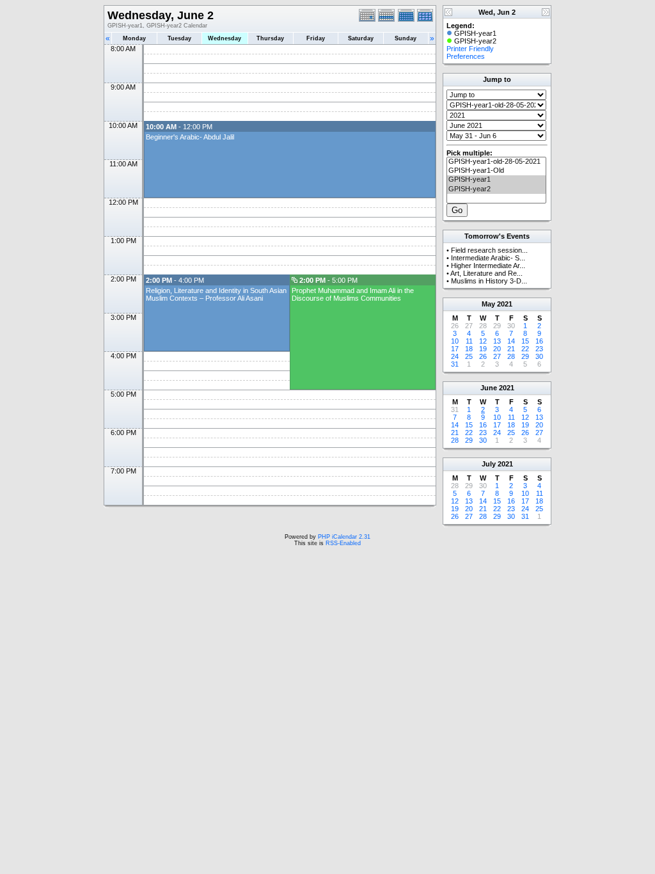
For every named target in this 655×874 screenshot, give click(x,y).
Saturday (361, 38)
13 (497, 341)
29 (525, 356)
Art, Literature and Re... (486, 273)
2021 (504, 304)
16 (539, 341)
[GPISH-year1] (496, 179)
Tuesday (179, 38)
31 (455, 364)
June (488, 388)
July (489, 464)
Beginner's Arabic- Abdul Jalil (190, 137)
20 (497, 349)
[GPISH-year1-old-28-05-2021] (496, 161)
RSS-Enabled (343, 543)
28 (511, 356)
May (488, 304)
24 (455, 356)
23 (539, 349)
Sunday (405, 38)
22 (525, 349)
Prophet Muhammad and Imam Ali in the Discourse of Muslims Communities (353, 294)
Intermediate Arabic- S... (488, 258)
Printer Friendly (470, 48)
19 (483, 349)
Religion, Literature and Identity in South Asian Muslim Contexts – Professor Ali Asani (216, 294)
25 (469, 356)
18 (469, 349)
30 (539, 356)
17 (455, 349)
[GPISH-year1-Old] (496, 170)
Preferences (465, 56)
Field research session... (489, 250)
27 (497, 356)
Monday (134, 38)
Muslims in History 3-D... (489, 281)
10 (455, 341)
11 (469, 341)
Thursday (270, 38)
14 (511, 341)
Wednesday (224, 38)
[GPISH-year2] (496, 189)
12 (483, 341)
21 (511, 349)
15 (525, 341)
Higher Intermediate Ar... (488, 265)
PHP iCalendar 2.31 (344, 537)
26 (483, 356)
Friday (315, 38)
